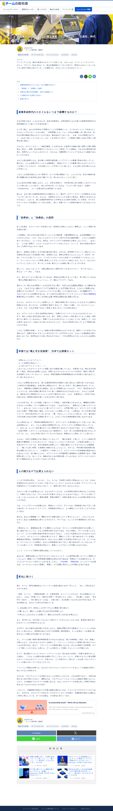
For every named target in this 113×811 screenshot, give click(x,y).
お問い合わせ (85, 809)
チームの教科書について (50, 809)
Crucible (64, 562)
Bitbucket (74, 562)
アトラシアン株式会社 (30, 809)
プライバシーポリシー (69, 809)
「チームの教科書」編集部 (33, 50)
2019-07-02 (28, 48)
